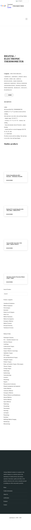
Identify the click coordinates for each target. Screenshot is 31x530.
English (20, 1)
